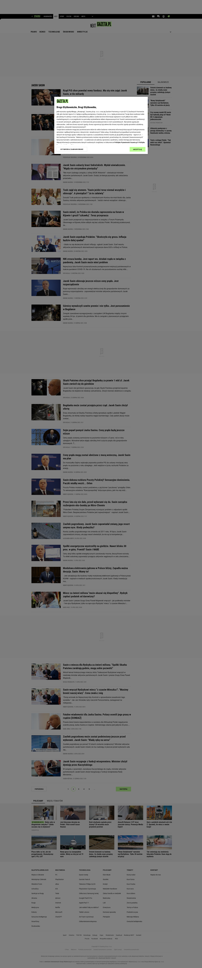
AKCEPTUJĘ (137, 149)
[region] (101, 125)
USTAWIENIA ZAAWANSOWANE (71, 149)
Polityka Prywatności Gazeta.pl (126, 142)
